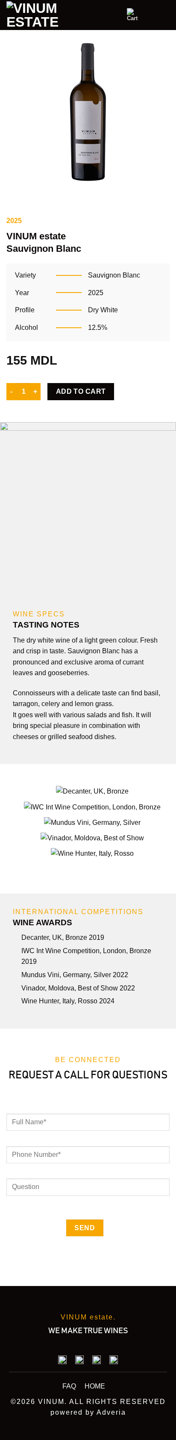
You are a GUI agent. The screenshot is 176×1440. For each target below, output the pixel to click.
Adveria (111, 1412)
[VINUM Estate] (40, 15)
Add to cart (81, 391)
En (102, 15)
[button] (134, 15)
